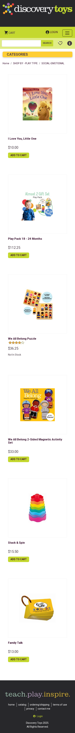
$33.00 (13, 452)
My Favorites (60, 41)
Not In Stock (14, 354)
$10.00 (13, 147)
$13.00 (13, 652)
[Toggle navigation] (67, 33)
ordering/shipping (39, 704)
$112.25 (14, 247)
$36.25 (13, 348)
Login (54, 32)
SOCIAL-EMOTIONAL (53, 63)
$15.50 (13, 551)
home (11, 704)
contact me (44, 708)
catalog (22, 704)
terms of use (60, 704)
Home (6, 63)
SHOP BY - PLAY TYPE (25, 63)
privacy (30, 708)
